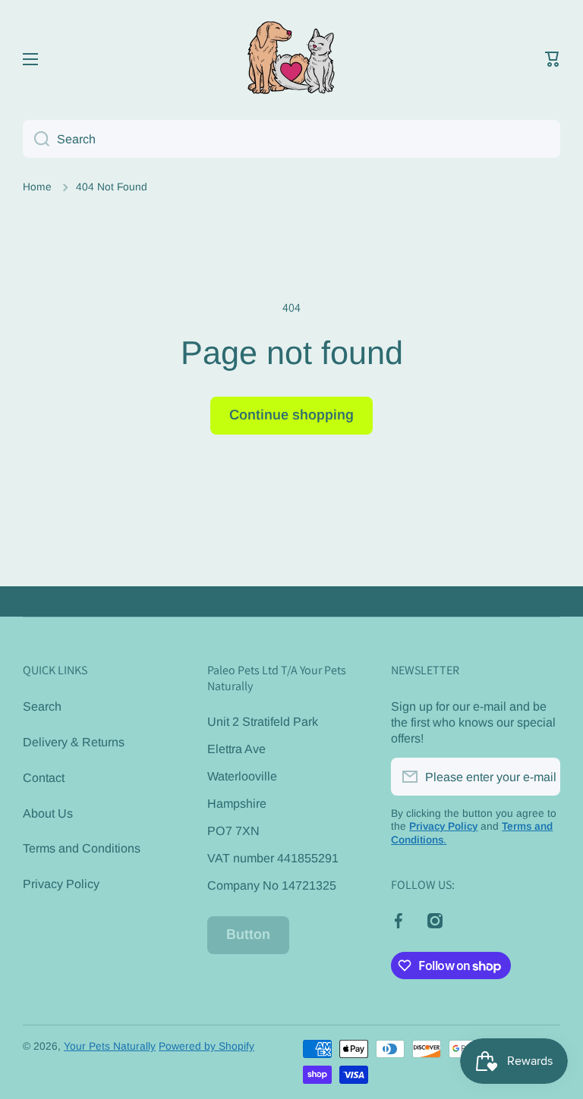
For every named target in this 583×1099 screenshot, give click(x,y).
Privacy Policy (61, 883)
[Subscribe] (541, 777)
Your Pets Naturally (110, 1046)
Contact (44, 777)
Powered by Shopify (206, 1046)
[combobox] (291, 139)
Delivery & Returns (73, 742)
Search (42, 706)
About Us (48, 813)
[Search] (36, 139)
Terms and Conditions (81, 848)
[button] (552, 59)
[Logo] (291, 59)
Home (37, 187)
